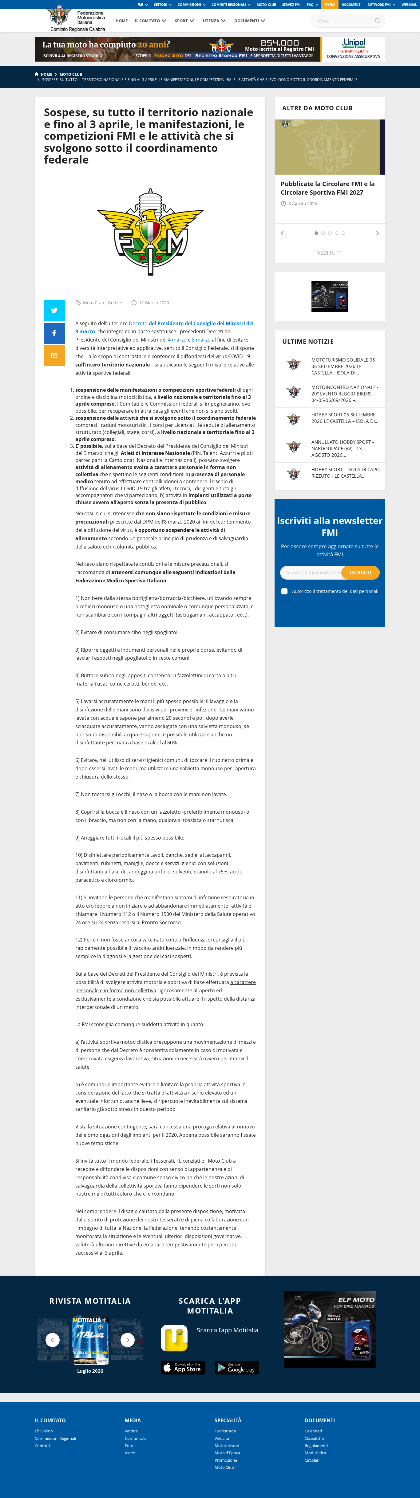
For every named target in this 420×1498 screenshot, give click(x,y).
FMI (140, 4)
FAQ (310, 4)
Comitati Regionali (229, 4)
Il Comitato (147, 20)
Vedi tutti (330, 252)
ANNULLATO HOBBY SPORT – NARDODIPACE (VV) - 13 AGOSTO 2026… (342, 448)
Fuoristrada (225, 1431)
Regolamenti (316, 1445)
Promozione (226, 1460)
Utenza (211, 20)
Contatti (42, 1445)
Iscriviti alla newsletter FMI (330, 526)
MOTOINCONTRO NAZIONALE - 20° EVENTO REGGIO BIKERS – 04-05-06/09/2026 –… (344, 393)
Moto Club (266, 4)
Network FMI (379, 4)
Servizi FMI (291, 4)
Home (122, 20)
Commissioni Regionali (55, 1438)
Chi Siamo (44, 1431)
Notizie (115, 303)
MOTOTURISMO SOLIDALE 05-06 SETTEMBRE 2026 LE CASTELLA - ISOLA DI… (344, 366)
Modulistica (315, 1452)
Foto (129, 1445)
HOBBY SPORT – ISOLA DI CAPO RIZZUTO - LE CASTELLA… (345, 472)
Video (130, 1452)
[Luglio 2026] (90, 1340)
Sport (181, 20)
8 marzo (201, 339)
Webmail (409, 4)
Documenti (352, 4)
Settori (160, 4)
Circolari (312, 1460)
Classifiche (314, 1438)
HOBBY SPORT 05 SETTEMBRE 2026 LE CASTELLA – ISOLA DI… (344, 417)
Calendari (313, 1431)
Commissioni (189, 4)
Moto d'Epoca (227, 1452)
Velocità (222, 1438)
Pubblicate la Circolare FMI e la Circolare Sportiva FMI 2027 (328, 188)
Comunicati (135, 1438)
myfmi (329, 4)
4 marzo (177, 339)
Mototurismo (227, 1445)
